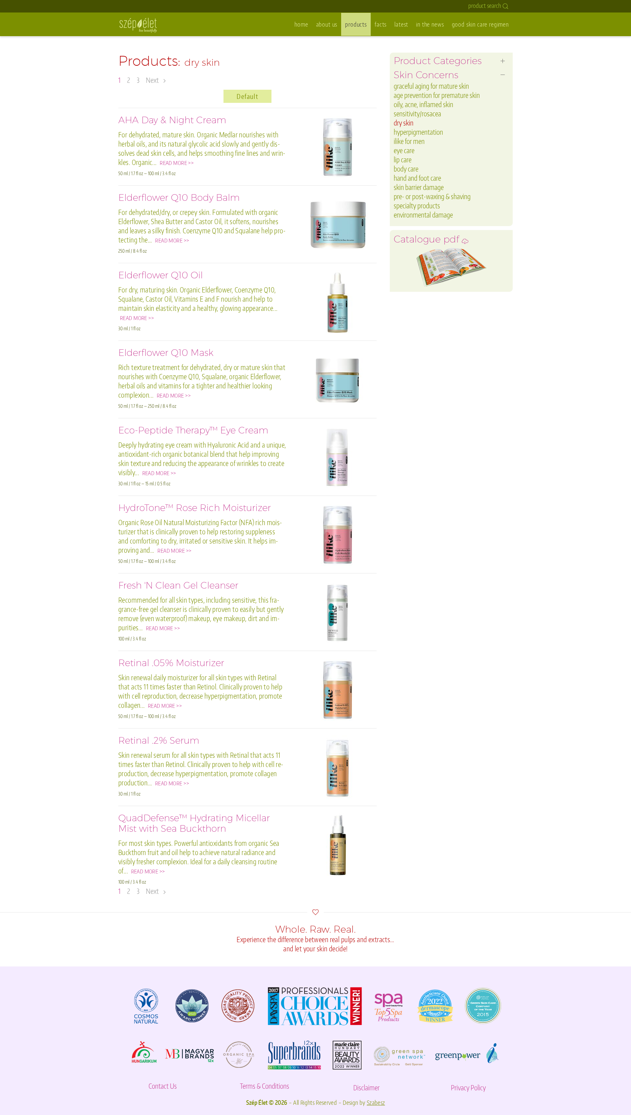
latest (401, 24)
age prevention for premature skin (437, 95)
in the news (430, 24)
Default (247, 96)
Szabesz (376, 1102)
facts (380, 24)
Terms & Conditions (264, 1085)
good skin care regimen (480, 24)
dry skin (403, 122)
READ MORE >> (177, 162)
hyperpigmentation (418, 132)
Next (153, 80)
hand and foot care (417, 178)
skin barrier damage (419, 187)
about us (327, 24)
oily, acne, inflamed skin (423, 104)
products (356, 24)
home (301, 24)
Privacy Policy (468, 1087)
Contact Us (163, 1085)
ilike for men (409, 141)
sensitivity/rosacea (417, 113)
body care (406, 168)
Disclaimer (366, 1087)
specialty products (417, 205)
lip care (402, 159)
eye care (404, 150)
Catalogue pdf (428, 241)
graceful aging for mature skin (431, 85)
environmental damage (423, 214)
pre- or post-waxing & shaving (432, 196)
